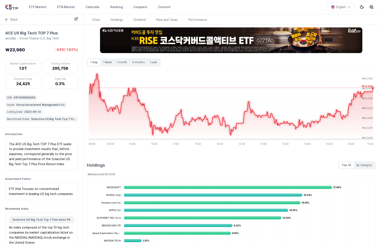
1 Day (94, 62)
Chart (96, 19)
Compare (140, 7)
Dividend (140, 19)
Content (164, 7)
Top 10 (346, 165)
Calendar (93, 7)
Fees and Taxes (167, 19)
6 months (138, 62)
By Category (364, 165)
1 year (153, 62)
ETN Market (66, 7)
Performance (197, 19)
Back (14, 19)
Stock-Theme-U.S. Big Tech (39, 38)
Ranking (116, 7)
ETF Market (37, 7)
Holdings (117, 19)
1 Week (107, 62)
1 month (122, 62)
